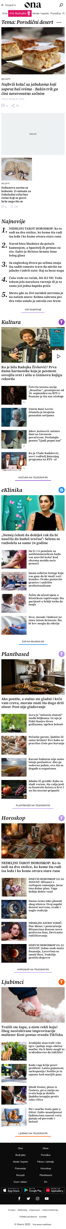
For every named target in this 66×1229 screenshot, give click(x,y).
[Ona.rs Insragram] (37, 1198)
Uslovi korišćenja (50, 1210)
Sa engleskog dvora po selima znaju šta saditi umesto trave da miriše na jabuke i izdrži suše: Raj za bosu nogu (32, 267)
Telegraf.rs (10, 5)
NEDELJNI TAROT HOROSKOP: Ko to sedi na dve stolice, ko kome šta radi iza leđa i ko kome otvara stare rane (31, 232)
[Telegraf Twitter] (28, 1198)
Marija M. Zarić (16, 98)
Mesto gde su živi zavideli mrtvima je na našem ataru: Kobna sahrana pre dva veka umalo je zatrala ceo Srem (32, 297)
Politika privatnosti (28, 1216)
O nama (11, 1210)
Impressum (34, 1210)
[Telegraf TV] (46, 1198)
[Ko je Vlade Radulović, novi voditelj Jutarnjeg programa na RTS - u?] (14, 461)
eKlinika (12, 490)
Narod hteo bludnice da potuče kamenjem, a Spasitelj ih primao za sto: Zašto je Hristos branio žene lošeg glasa (31, 249)
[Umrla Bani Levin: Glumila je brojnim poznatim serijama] (14, 417)
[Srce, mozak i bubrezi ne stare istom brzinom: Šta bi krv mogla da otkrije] (14, 625)
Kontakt (43, 1216)
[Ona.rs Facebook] (19, 1198)
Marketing (22, 1210)
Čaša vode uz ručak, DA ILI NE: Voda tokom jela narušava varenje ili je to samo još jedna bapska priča (31, 282)
